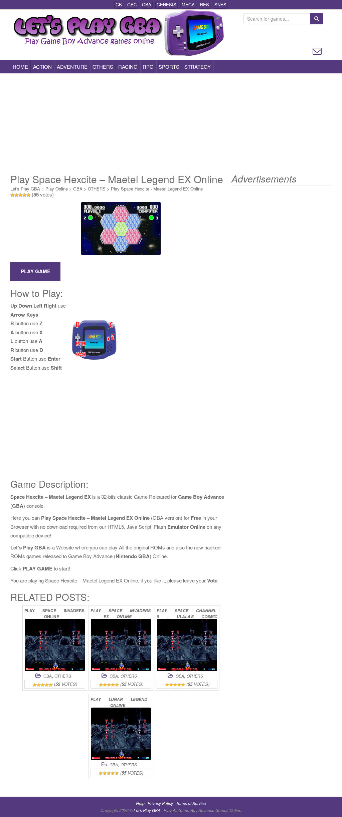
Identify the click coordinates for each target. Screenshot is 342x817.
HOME (20, 66)
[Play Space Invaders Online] (54, 645)
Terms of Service (191, 803)
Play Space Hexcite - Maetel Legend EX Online (157, 188)
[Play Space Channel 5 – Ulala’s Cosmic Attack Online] (187, 645)
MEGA (188, 4)
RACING (128, 66)
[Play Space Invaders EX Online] (121, 645)
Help (140, 803)
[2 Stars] (16, 195)
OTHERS (103, 66)
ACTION (42, 66)
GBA (146, 4)
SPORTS (169, 66)
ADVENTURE (72, 66)
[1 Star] (12, 195)
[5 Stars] (28, 195)
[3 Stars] (20, 195)
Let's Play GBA (25, 188)
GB (119, 4)
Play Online (56, 188)
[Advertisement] (171, 123)
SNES (220, 4)
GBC (132, 4)
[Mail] (317, 50)
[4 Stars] (24, 195)
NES (204, 4)
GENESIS (166, 4)
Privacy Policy (160, 803)
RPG (148, 66)
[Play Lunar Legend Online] (121, 734)
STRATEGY (197, 66)
